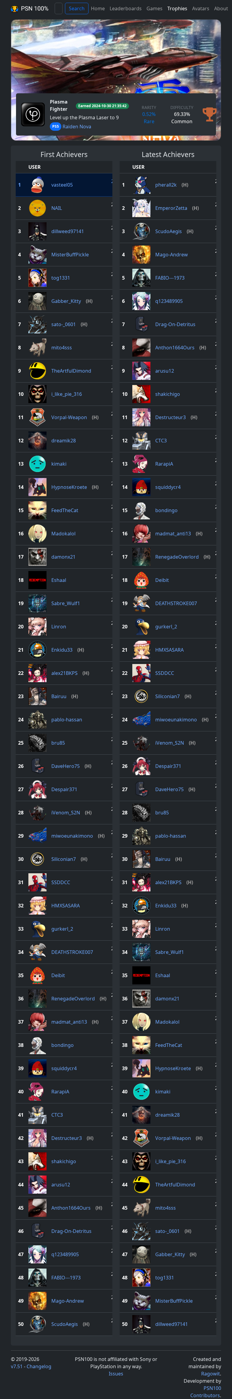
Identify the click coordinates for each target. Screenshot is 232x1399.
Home (98, 8)
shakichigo (63, 1161)
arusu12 (60, 1184)
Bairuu (58, 696)
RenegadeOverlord (73, 998)
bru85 (58, 743)
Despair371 (64, 789)
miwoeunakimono (72, 836)
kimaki (58, 463)
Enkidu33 (61, 650)
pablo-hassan (66, 719)
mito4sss (61, 347)
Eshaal (58, 580)
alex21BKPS (64, 673)
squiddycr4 (64, 1068)
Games (155, 8)
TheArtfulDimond (71, 370)
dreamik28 (63, 440)
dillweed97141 (67, 231)
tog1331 (60, 277)
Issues (116, 1373)
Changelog (39, 1366)
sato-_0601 (63, 324)
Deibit (58, 975)
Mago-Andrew (67, 1301)
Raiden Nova (77, 126)
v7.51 (17, 1366)
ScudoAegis (64, 1324)
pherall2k (166, 184)
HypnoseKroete (69, 487)
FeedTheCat (64, 510)
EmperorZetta (171, 208)
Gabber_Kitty (66, 301)
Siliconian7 (63, 859)
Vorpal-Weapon (69, 417)
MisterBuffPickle (70, 254)
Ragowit (210, 1373)
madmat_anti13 (69, 1022)
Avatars (200, 8)
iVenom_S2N (65, 812)
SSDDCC (60, 882)
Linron (58, 626)
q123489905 (65, 1254)
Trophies (177, 8)
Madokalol (63, 533)
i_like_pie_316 (66, 394)
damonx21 (63, 557)
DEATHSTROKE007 (72, 952)
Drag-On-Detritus (71, 1231)
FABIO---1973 (66, 1277)
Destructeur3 (66, 1138)
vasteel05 (62, 184)
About (221, 8)
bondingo (62, 1045)
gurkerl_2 (62, 929)
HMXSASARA (65, 905)
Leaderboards (126, 8)
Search (77, 8)
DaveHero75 (65, 766)
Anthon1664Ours (71, 1208)
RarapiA (60, 1091)
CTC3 (57, 1115)
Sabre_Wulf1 (65, 603)
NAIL (56, 208)
